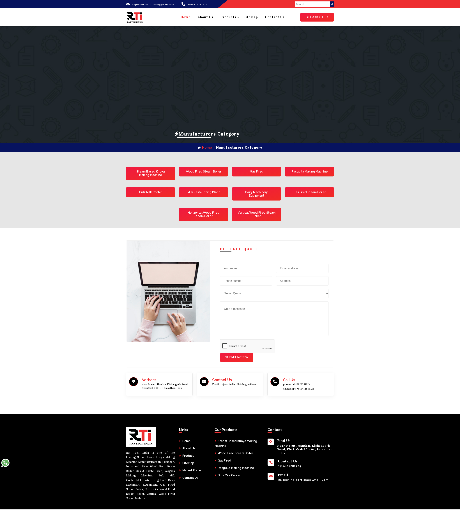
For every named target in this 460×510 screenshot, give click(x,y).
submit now (235, 357)
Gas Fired (256, 171)
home (185, 17)
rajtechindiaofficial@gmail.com (153, 4)
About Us (188, 448)
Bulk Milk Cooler (150, 192)
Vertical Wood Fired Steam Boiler (256, 214)
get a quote (316, 17)
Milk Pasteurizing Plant (203, 192)
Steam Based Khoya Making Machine (150, 173)
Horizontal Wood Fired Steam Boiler (203, 214)
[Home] (135, 17)
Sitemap (250, 17)
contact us (275, 17)
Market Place (191, 470)
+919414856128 (305, 388)
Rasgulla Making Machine (309, 171)
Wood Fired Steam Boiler (203, 171)
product (188, 455)
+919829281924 (197, 4)
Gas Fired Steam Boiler (309, 192)
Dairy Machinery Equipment (256, 193)
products (228, 17)
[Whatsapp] (5, 463)
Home (186, 441)
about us (205, 17)
